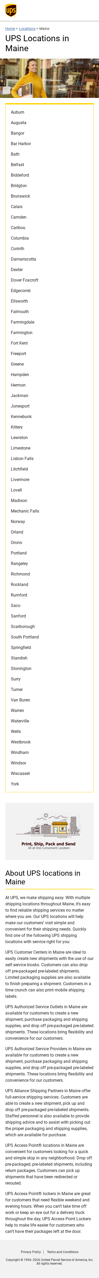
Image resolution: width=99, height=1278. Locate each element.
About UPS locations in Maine (42, 877)
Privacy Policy (31, 1252)
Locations (27, 29)
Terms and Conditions (62, 1252)
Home (10, 29)
